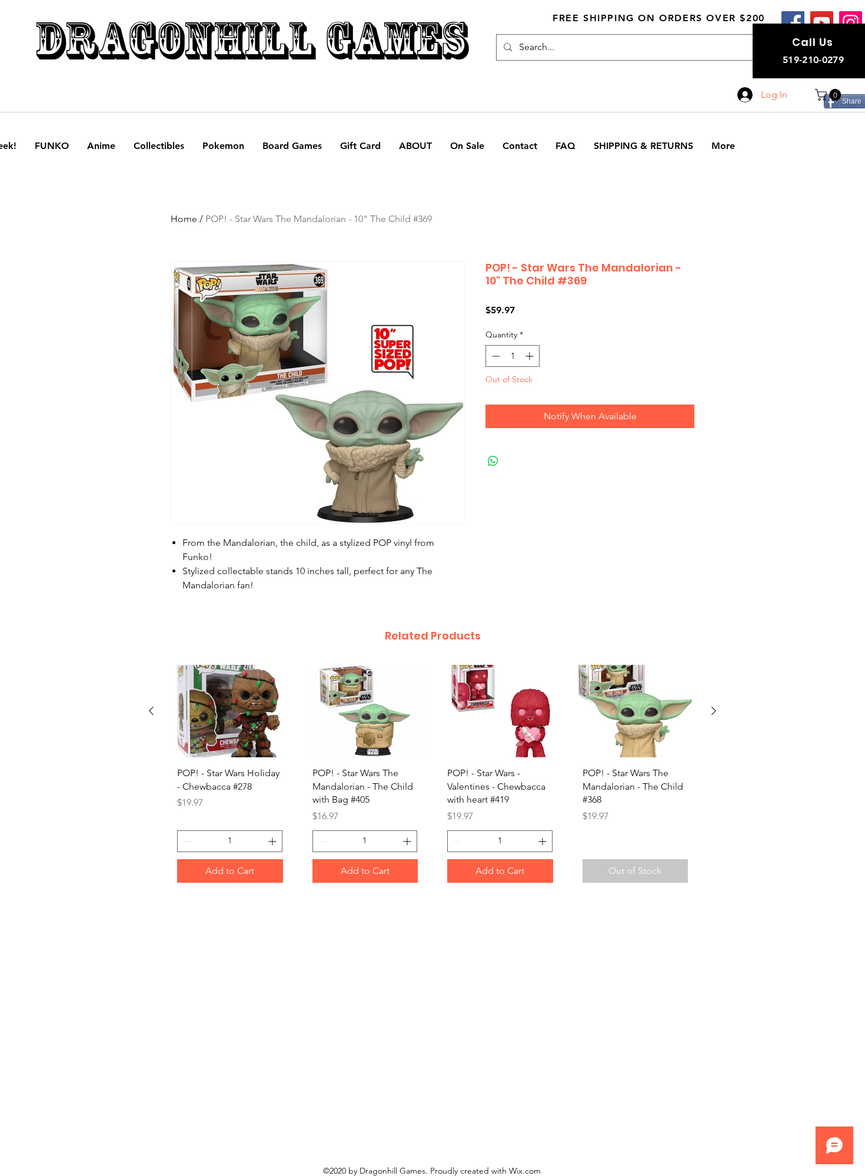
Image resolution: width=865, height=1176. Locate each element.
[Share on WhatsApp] (493, 461)
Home (184, 218)
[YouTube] (821, 22)
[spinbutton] (512, 356)
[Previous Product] (151, 711)
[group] (432, 778)
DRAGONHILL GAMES (251, 40)
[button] (829, 95)
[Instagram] (850, 22)
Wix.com (525, 1170)
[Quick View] (230, 711)
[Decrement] (494, 356)
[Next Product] (714, 711)
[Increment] (530, 356)
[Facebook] (792, 22)
